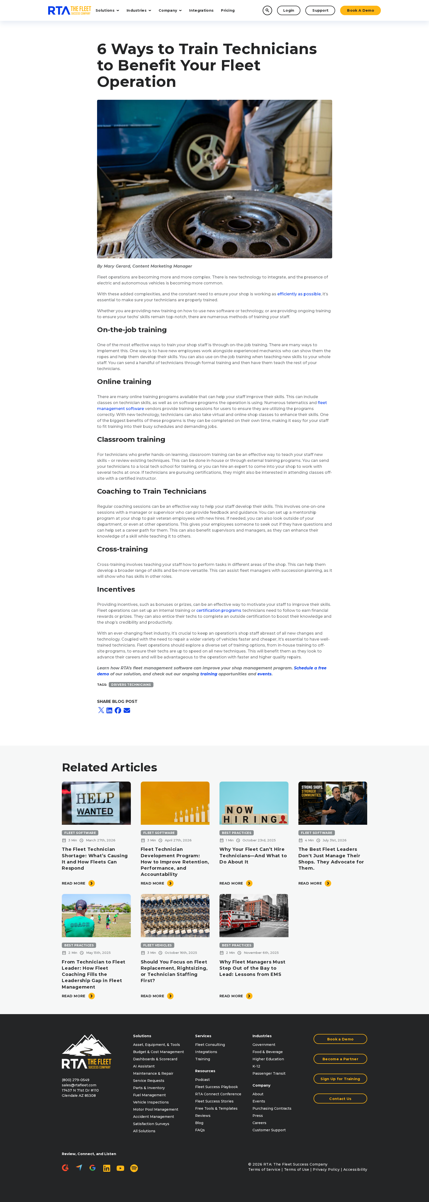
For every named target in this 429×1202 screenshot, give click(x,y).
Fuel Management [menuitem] (149, 1095)
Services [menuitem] (203, 1036)
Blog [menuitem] (199, 1123)
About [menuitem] (257, 1094)
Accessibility (355, 1169)
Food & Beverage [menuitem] (267, 1052)
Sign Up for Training (340, 1079)
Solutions (105, 10)
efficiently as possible (299, 294)
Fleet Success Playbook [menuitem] (216, 1087)
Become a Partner (340, 1059)
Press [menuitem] (257, 1115)
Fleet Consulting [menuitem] (210, 1044)
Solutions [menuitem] (142, 1036)
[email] (127, 710)
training (208, 674)
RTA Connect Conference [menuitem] (218, 1094)
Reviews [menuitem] (203, 1115)
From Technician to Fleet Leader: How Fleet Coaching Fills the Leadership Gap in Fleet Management (93, 974)
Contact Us (340, 1099)
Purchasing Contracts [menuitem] (271, 1108)
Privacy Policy (326, 1169)
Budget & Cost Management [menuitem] (158, 1052)
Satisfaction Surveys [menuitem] (151, 1124)
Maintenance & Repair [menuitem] (153, 1073)
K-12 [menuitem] (256, 1066)
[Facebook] (118, 710)
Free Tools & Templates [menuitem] (216, 1108)
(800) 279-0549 (75, 1080)
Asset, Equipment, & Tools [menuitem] (156, 1044)
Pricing (228, 10)
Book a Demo (360, 10)
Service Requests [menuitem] (148, 1080)
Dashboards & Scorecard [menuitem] (155, 1059)
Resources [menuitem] (205, 1071)
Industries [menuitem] (262, 1036)
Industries (136, 10)
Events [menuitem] (258, 1101)
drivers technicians (131, 685)
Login (288, 10)
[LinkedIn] (109, 710)
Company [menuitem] (261, 1085)
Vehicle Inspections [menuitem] (151, 1102)
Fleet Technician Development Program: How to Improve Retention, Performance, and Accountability (175, 862)
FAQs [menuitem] (200, 1130)
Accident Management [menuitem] (153, 1116)
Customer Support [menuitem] (269, 1130)
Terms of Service (264, 1169)
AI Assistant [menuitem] (144, 1066)
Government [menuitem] (263, 1044)
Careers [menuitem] (259, 1123)
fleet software (80, 833)
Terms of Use (296, 1169)
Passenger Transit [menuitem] (269, 1073)
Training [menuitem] (202, 1059)
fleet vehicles (157, 945)
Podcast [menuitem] (202, 1079)
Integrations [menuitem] (206, 1052)
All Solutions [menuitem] (144, 1131)
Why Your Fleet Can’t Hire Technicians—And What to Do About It (253, 855)
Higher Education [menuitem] (268, 1059)
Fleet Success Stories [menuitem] (214, 1101)
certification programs (218, 610)
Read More (73, 883)
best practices (236, 833)
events (264, 674)
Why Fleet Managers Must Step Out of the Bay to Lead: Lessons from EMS (252, 968)
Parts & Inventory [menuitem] (149, 1088)
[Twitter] (101, 710)
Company (168, 10)
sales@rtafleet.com (79, 1085)
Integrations (201, 10)
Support (320, 10)
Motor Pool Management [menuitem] (155, 1109)
